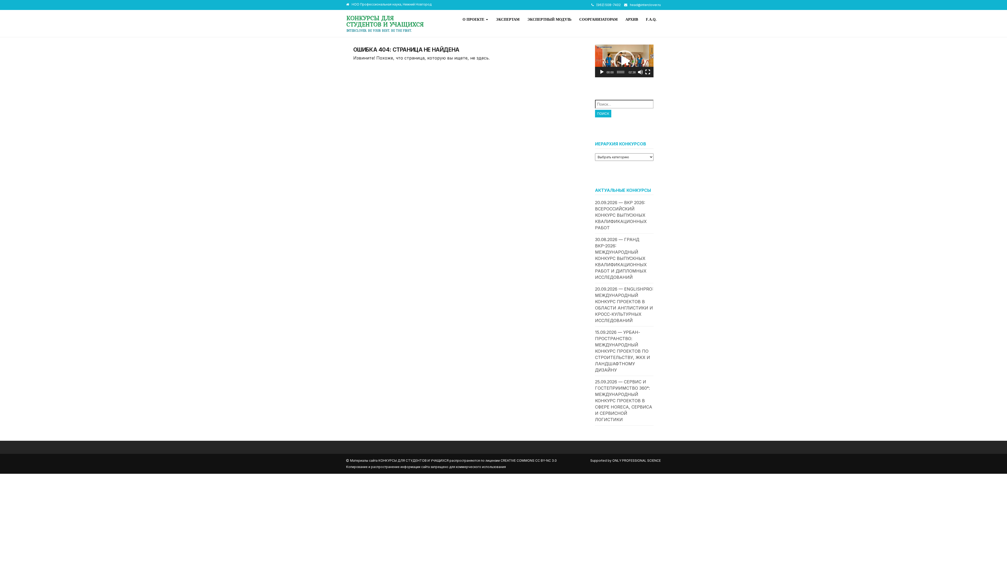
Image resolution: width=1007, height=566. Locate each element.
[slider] (620, 72)
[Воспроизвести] (601, 72)
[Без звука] (640, 72)
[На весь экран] (647, 72)
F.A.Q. (651, 19)
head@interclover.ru (645, 5)
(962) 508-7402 (608, 5)
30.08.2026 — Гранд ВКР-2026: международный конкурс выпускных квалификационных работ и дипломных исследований (621, 258)
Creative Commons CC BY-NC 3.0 (529, 460)
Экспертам (507, 19)
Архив (631, 19)
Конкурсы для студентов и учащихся (385, 21)
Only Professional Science (636, 460)
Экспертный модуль (549, 19)
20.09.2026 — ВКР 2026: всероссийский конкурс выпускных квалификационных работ (621, 215)
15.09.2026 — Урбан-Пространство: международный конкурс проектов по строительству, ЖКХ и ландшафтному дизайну (622, 351)
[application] (624, 61)
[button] (624, 60)
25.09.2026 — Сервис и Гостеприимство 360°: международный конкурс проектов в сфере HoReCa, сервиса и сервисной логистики (623, 400)
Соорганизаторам (598, 19)
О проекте (474, 19)
